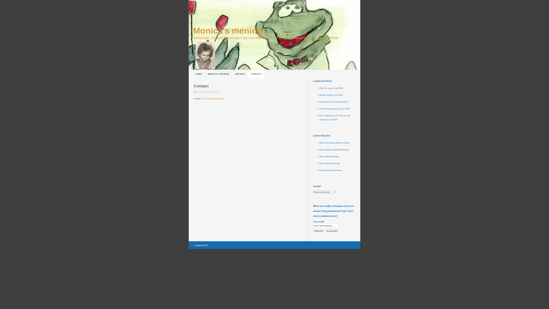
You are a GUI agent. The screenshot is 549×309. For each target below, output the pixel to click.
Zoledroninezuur (334, 170)
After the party (325, 88)
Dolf (321, 163)
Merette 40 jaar (326, 95)
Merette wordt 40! (327, 102)
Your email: (319, 221)
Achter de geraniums (328, 109)
